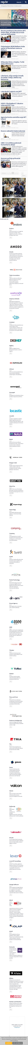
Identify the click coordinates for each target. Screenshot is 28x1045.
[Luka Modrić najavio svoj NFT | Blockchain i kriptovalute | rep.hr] (14, 96)
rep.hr (4, 2)
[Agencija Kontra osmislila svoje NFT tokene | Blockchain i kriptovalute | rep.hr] (14, 122)
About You (12, 486)
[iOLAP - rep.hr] (16, 927)
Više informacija (17, 1043)
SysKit (11, 556)
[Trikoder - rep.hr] (16, 645)
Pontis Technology (14, 580)
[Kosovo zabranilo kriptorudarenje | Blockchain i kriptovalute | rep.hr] (14, 135)
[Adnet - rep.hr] (17, 905)
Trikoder (11, 650)
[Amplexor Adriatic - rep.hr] (16, 295)
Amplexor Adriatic (14, 299)
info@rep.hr (17, 1027)
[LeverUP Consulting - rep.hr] (16, 857)
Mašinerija (12, 806)
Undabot (11, 322)
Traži (26, 2)
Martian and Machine (15, 1002)
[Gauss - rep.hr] (16, 763)
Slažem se (8, 1043)
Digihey (11, 346)
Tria (10, 744)
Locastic (11, 416)
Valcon (11, 791)
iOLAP (11, 931)
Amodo (11, 252)
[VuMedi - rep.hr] (16, 670)
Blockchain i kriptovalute (5, 21)
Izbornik (18, 2)
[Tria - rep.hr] (16, 741)
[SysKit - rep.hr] (16, 553)
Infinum (11, 369)
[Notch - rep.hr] (16, 435)
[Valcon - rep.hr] (16, 786)
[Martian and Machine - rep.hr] (16, 998)
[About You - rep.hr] (16, 482)
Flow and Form (13, 697)
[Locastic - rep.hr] (16, 412)
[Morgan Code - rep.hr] (16, 458)
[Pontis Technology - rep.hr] (16, 576)
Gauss (11, 767)
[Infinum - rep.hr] (16, 363)
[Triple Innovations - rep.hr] (16, 270)
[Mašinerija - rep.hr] (18, 811)
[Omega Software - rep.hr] (16, 880)
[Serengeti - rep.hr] (16, 388)
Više (11, 237)
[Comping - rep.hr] (16, 530)
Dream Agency (13, 603)
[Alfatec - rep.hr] (16, 975)
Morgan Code (13, 463)
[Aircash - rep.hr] (16, 833)
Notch (11, 439)
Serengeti (12, 392)
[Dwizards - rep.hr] (20, 952)
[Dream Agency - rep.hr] (16, 599)
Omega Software (14, 884)
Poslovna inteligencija (15, 720)
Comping (11, 533)
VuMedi (11, 674)
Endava (11, 228)
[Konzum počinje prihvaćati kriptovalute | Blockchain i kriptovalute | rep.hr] (14, 163)
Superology (12, 510)
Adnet (11, 900)
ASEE (10, 627)
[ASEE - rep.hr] (16, 624)
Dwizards (12, 947)
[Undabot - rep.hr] (16, 319)
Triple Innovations (14, 275)
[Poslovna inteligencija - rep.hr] (16, 716)
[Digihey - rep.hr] (16, 342)
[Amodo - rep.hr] (16, 248)
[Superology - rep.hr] (16, 505)
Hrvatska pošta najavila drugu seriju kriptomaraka (14, 23)
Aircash (11, 838)
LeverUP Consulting (15, 861)
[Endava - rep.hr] (16, 225)
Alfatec (11, 978)
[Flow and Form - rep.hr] (16, 692)
